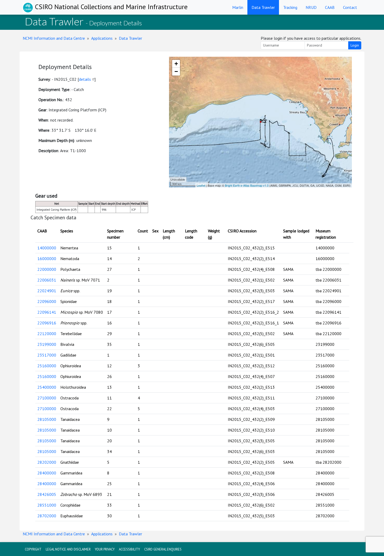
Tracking (290, 7)
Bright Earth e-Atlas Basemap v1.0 (247, 185)
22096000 (46, 301)
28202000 (46, 462)
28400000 (46, 472)
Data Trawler (263, 7)
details (85, 79)
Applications (102, 38)
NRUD (311, 7)
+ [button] (176, 63)
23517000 (46, 355)
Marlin (237, 7)
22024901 (46, 290)
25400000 (46, 387)
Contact (350, 7)
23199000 (46, 344)
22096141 (46, 312)
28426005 (46, 494)
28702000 (46, 515)
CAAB (330, 7)
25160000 (46, 365)
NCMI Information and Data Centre (54, 38)
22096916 (46, 322)
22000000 (46, 269)
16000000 (46, 258)
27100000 (46, 397)
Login (355, 45)
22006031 (46, 280)
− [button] (176, 71)
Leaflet (201, 185)
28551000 (46, 505)
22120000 (46, 333)
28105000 (46, 419)
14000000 (46, 247)
